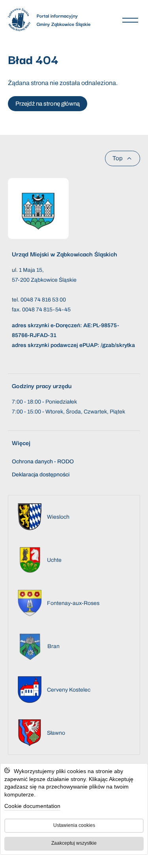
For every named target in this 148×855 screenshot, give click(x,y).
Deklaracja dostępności (40, 475)
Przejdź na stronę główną (47, 103)
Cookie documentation (32, 806)
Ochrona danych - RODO (43, 461)
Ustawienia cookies (74, 825)
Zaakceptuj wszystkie (74, 843)
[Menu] (130, 20)
